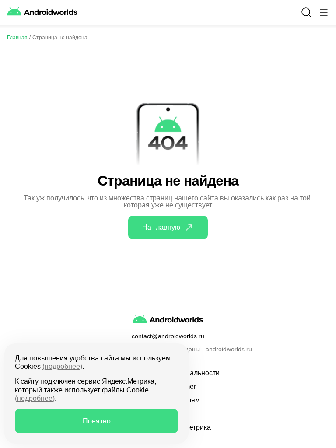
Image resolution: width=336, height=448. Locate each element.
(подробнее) (62, 366)
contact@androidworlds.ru (168, 336)
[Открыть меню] (323, 12)
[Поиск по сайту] (306, 12)
